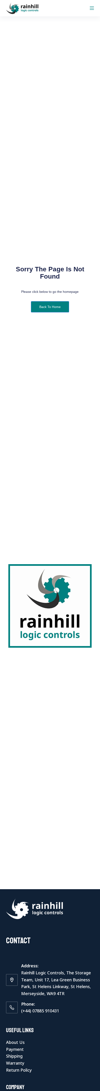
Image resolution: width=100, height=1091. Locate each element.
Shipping (14, 1056)
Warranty (15, 1063)
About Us (15, 1042)
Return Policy (19, 1070)
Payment (15, 1049)
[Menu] (92, 8)
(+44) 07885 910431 (40, 1011)
